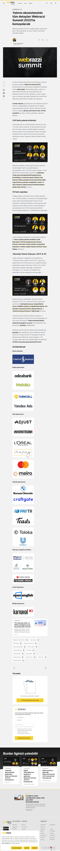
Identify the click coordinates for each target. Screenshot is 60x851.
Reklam (43, 833)
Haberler (14, 824)
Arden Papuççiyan (46, 780)
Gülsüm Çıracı (29, 657)
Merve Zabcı (31, 646)
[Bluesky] (54, 848)
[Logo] (10, 3)
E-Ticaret (24, 827)
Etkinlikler (30, 3)
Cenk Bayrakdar (17, 650)
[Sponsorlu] (40, 623)
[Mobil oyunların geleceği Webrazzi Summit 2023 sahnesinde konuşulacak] (49, 761)
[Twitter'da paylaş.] (4, 93)
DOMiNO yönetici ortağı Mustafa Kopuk (30, 306)
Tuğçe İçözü (7, 782)
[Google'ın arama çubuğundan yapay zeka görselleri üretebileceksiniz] (18, 797)
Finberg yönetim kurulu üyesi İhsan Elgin (32, 180)
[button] (30, 152)
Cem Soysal (33, 640)
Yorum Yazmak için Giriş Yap (30, 700)
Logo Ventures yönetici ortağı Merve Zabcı (27, 182)
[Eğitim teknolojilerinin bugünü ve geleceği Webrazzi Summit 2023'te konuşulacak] (30, 761)
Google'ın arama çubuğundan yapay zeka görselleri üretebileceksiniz (35, 799)
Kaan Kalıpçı (29, 653)
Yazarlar (43, 827)
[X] (43, 848)
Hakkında (43, 824)
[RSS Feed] (54, 850)
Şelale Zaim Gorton (29, 643)
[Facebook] (51, 850)
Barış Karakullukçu (18, 646)
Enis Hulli (29, 650)
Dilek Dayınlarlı (17, 653)
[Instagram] (51, 848)
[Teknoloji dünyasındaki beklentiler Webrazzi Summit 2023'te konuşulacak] (11, 761)
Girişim (24, 829)
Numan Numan (17, 657)
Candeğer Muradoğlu (29, 784)
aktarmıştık (21, 89)
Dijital (23, 824)
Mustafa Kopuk (17, 660)
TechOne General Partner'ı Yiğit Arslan (25, 311)
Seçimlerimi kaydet (24, 738)
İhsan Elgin (16, 643)
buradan (23, 325)
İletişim (43, 839)
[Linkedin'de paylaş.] (4, 96)
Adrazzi (16, 634)
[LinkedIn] (46, 848)
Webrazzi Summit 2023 (19, 640)
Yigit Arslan (41, 657)
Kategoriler (20, 3)
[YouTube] (48, 848)
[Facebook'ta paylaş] (4, 90)
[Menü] (4, 3)
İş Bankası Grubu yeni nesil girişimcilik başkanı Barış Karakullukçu (28, 175)
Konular (25, 3)
